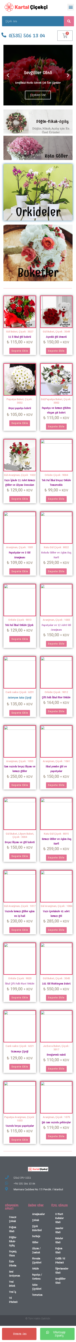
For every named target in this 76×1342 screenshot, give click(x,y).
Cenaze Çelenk (12, 1219)
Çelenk (35, 1220)
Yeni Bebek (12, 1283)
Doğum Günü (12, 1229)
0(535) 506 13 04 (27, 36)
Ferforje (36, 1236)
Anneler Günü (59, 1230)
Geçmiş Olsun (12, 1253)
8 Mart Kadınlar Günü (59, 1218)
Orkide (35, 1268)
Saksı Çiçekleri (36, 1286)
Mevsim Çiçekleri (36, 1260)
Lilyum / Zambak (36, 1250)
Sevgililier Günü (60, 1280)
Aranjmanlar (38, 1214)
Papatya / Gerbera (37, 1276)
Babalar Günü (59, 1240)
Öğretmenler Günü (61, 1270)
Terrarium (37, 1294)
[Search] (69, 21)
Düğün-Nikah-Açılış (13, 1241)
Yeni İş (12, 1291)
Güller (35, 1242)
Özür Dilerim (12, 1263)
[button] (70, 7)
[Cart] (65, 35)
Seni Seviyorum (14, 1273)
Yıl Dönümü (13, 1299)
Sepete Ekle (19, 350)
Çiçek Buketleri (37, 1228)
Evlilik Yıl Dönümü (60, 1260)
